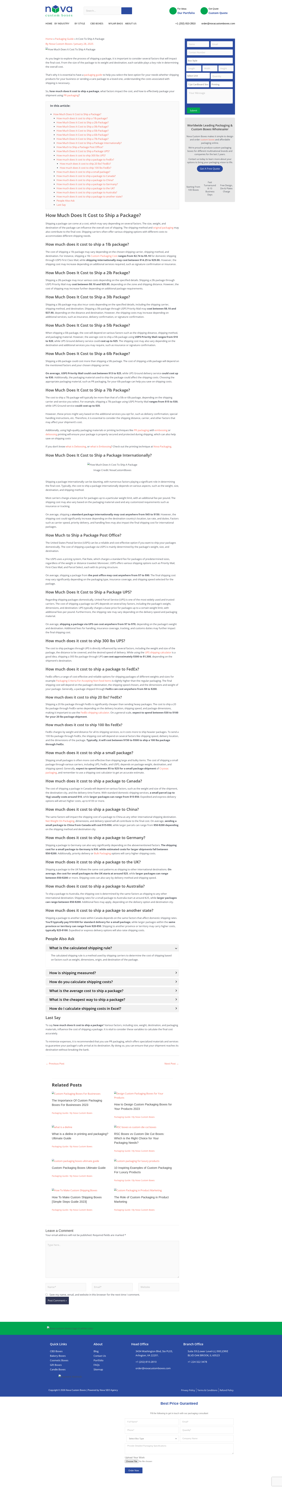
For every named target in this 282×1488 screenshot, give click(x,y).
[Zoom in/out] (4, 1480)
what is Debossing (76, 446)
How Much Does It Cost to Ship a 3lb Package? (83, 126)
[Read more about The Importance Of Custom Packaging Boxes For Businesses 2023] (76, 1093)
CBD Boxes (96, 23)
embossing (161, 430)
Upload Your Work (135, 1457)
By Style (80, 23)
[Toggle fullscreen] (13, 1480)
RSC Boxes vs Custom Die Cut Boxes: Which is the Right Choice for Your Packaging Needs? (139, 1138)
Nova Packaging (162, 446)
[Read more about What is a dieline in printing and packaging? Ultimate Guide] (62, 1126)
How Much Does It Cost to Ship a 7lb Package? (83, 139)
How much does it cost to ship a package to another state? (89, 196)
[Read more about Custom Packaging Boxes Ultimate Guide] (75, 1160)
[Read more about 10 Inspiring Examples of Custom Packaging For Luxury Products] (136, 1160)
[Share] (23, 1480)
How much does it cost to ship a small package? (83, 172)
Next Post (171, 1063)
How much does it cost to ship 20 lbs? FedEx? (85, 163)
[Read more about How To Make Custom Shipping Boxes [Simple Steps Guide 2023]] (74, 1190)
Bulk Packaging (102, 853)
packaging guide (93, 74)
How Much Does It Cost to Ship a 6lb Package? (83, 134)
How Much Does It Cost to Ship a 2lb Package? (83, 122)
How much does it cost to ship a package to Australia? (87, 192)
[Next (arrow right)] (13, 1486)
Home (49, 23)
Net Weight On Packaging (60, 821)
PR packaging (71, 95)
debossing (51, 434)
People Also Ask (66, 200)
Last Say (61, 204)
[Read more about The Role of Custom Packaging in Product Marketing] (138, 1190)
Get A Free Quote (210, 168)
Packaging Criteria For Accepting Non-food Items (83, 680)
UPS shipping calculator (158, 652)
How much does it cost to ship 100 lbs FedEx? (85, 167)
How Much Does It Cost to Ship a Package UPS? (83, 151)
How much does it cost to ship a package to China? (85, 180)
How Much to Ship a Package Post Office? (80, 147)
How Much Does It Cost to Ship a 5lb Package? (83, 130)
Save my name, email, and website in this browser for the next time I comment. (94, 1294)
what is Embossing (100, 446)
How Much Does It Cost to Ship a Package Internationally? (89, 143)
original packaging (163, 227)
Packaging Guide (64, 38)
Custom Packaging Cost (104, 256)
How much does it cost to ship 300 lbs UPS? (81, 155)
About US (130, 23)
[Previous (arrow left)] (4, 1486)
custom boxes (207, 139)
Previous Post (55, 1063)
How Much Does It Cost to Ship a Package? (77, 114)
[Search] (126, 10)
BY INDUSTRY (61, 23)
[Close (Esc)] (32, 1480)
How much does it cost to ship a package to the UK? (86, 188)
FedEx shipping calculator (95, 712)
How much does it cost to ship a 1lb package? (82, 118)
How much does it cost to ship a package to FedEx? (85, 159)
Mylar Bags (116, 23)
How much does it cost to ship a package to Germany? (87, 184)
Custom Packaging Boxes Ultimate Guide (79, 1167)
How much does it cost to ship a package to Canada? (86, 176)
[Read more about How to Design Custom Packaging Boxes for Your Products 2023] (143, 1095)
